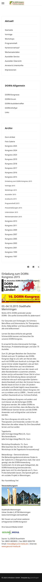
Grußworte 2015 (11, 199)
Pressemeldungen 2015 (13, 208)
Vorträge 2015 (10, 186)
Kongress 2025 (11, 146)
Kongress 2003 (11, 243)
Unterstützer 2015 (11, 212)
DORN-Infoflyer (11, 108)
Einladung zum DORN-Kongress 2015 (18, 181)
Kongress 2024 (11, 150)
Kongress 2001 (11, 247)
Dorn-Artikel (10, 137)
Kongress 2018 (11, 163)
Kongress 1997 (11, 256)
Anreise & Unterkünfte (14, 65)
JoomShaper (34, 578)
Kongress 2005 (11, 239)
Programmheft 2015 (12, 203)
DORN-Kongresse (12, 94)
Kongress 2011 (11, 225)
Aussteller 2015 (10, 194)
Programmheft (11, 43)
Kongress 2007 (11, 234)
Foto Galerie (10, 141)
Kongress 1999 (11, 252)
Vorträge (8, 34)
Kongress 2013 (11, 221)
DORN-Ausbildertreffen (14, 103)
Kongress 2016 (11, 172)
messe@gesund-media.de (17, 544)
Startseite (9, 30)
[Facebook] (28, 267)
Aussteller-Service (12, 56)
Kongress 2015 (11, 177)
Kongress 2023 (11, 155)
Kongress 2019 (11, 159)
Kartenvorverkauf (12, 48)
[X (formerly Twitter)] (38, 267)
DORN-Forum (10, 99)
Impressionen (10, 70)
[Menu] (3, 3)
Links (7, 112)
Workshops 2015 (11, 190)
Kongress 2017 (11, 168)
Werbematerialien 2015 (13, 217)
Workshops (9, 39)
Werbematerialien (12, 52)
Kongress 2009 (11, 230)
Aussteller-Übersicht (13, 61)
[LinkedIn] (33, 267)
